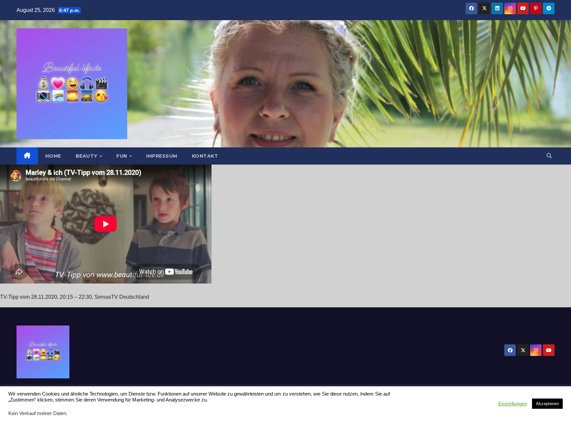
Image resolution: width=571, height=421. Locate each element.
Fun (122, 156)
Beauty (87, 156)
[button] (549, 156)
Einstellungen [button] (512, 403)
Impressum (161, 156)
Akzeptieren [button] (547, 403)
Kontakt (205, 156)
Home (53, 156)
